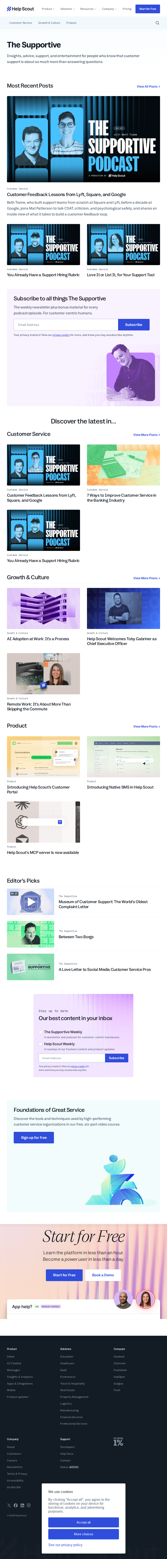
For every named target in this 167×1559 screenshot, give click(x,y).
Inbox (10, 1356)
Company (108, 9)
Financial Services (71, 1417)
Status (69, 1467)
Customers (14, 1454)
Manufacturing (69, 1410)
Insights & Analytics (20, 1377)
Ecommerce (67, 1377)
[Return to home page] (20, 8)
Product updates (17, 1397)
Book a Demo (103, 1275)
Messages (13, 1370)
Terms (11, 1474)
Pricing (127, 9)
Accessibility (15, 1480)
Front (117, 1390)
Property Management (74, 1397)
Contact (65, 1460)
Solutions (66, 9)
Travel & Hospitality (72, 1383)
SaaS (63, 1370)
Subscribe (133, 324)
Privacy (22, 1474)
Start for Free (147, 9)
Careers (12, 1460)
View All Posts (147, 86)
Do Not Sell (14, 1487)
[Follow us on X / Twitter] (9, 1506)
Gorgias (118, 1383)
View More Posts (145, 435)
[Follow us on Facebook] (15, 1506)
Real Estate (67, 1390)
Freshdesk (120, 1370)
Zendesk (119, 1356)
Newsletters (15, 1467)
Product (47, 9)
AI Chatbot (14, 1363)
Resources (87, 9)
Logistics (66, 1403)
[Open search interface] (157, 22)
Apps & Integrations (20, 1383)
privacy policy (61, 335)
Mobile (11, 1390)
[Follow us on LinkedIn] (22, 1506)
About (11, 1447)
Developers (67, 1447)
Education (66, 1356)
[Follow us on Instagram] (29, 1506)
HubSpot (119, 1377)
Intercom (120, 1363)
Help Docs (66, 1454)
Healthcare (67, 1363)
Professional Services (73, 1423)
